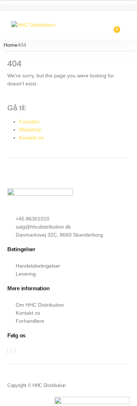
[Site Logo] (33, 25)
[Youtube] (11, 350)
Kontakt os (31, 138)
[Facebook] (7, 350)
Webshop (30, 130)
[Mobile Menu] (6, 24)
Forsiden (29, 122)
